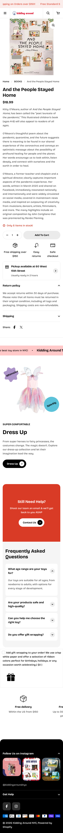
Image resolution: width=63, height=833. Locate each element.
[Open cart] (58, 13)
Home (6, 81)
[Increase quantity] (18, 235)
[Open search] (48, 13)
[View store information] (55, 270)
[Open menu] (5, 13)
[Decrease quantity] (6, 235)
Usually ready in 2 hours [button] (24, 275)
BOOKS (18, 81)
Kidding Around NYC (25, 822)
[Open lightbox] (53, 25)
